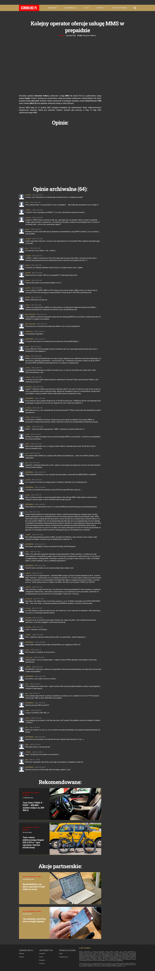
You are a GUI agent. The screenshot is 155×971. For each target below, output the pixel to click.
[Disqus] (60, 153)
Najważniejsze (70, 8)
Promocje (101, 8)
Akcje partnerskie (120, 8)
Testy (86, 8)
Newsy (61, 35)
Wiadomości (52, 8)
